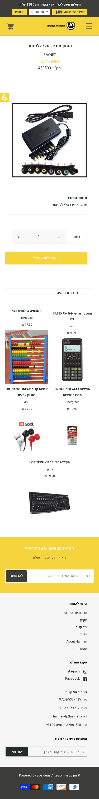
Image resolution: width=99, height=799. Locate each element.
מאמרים (82, 649)
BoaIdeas (44, 775)
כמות (76, 237)
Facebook (72, 678)
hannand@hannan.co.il (70, 716)
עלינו (83, 634)
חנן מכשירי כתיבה (65, 775)
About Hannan (76, 641)
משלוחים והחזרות (75, 613)
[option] (49, 140)
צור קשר (81, 627)
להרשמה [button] (17, 752)
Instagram (72, 671)
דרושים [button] (19, 12)
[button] (59, 237)
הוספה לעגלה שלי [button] (46, 258)
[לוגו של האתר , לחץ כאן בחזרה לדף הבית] (49, 26)
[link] (10, 26)
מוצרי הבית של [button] (74, 12)
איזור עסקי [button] (39, 12)
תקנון (83, 620)
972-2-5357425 (70, 699)
